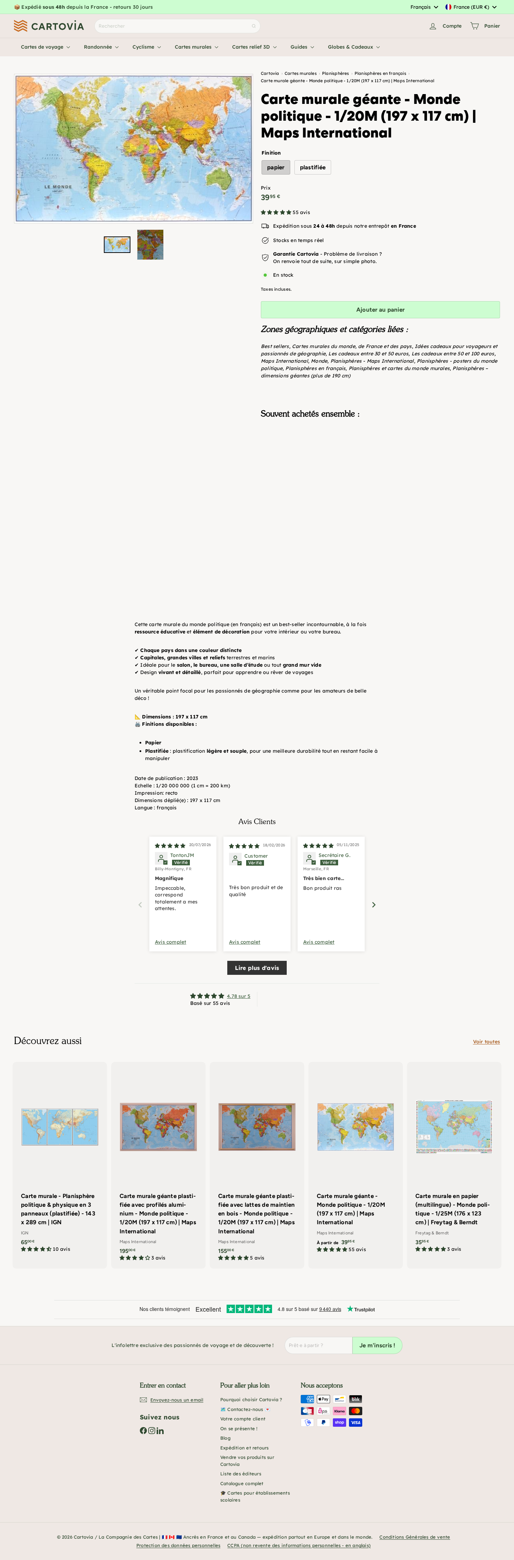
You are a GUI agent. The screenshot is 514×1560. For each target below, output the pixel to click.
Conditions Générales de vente (414, 1537)
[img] (170, 846)
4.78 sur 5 (238, 996)
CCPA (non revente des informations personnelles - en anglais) (299, 1545)
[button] (277, 212)
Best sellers (275, 346)
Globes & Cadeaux (351, 47)
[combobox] (424, 7)
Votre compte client (242, 1418)
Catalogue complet (242, 1483)
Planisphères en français (315, 368)
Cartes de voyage (43, 47)
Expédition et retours (244, 1448)
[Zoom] (133, 148)
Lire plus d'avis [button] (257, 967)
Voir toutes (486, 1041)
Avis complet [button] (170, 942)
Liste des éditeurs (240, 1473)
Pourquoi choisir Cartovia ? (251, 1399)
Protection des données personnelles (178, 1545)
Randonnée (98, 47)
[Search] (253, 26)
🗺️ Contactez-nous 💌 (245, 1409)
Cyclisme (144, 47)
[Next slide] (373, 905)
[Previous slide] (140, 905)
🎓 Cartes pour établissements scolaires (255, 1496)
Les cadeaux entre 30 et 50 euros (368, 353)
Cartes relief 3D (251, 47)
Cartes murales (194, 47)
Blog (225, 1438)
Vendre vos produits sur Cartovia (247, 1460)
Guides (300, 47)
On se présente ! (238, 1428)
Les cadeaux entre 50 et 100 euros (453, 353)
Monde (319, 361)
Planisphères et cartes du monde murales (399, 368)
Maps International (284, 361)
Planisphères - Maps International (372, 361)
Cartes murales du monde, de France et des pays (352, 346)
